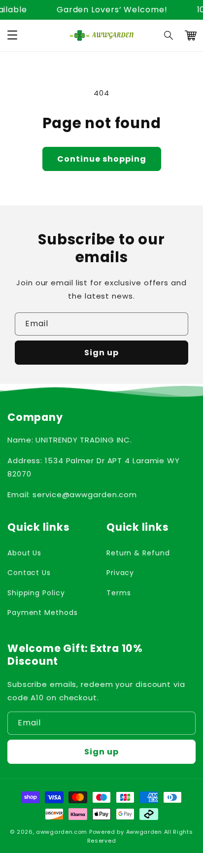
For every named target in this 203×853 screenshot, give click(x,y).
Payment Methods (42, 612)
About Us (24, 553)
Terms (118, 593)
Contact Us (29, 573)
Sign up (101, 352)
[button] (169, 35)
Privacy (120, 573)
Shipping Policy (36, 593)
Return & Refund (138, 553)
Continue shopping (101, 159)
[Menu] (12, 35)
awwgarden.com (61, 832)
